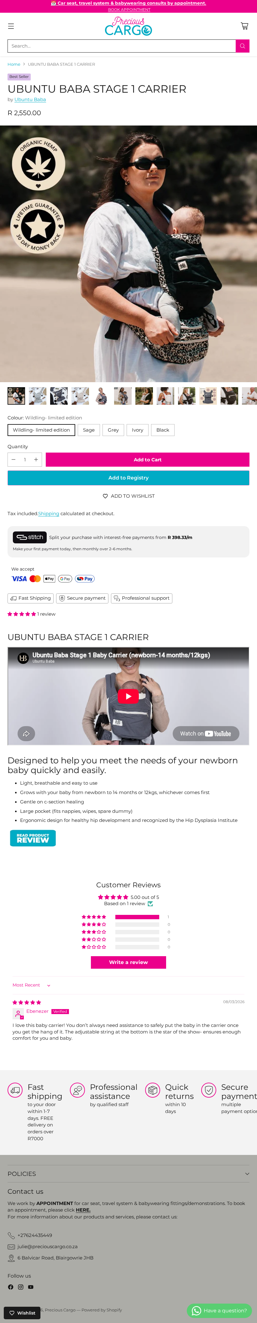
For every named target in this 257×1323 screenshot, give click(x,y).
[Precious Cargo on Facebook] (10, 1288)
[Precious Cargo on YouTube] (30, 1288)
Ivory (137, 430)
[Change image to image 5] (101, 396)
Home (14, 64)
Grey (113, 430)
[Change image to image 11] (229, 396)
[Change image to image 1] (16, 396)
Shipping (48, 513)
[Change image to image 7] (144, 396)
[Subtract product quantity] (13, 459)
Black (162, 430)
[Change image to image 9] (187, 396)
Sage (89, 430)
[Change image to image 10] (208, 396)
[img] (27, 1002)
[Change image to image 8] (165, 396)
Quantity (18, 446)
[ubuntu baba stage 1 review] (128, 838)
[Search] (242, 46)
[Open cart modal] (244, 26)
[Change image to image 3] (59, 396)
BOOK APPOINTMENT (129, 9)
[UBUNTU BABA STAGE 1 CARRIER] (128, 254)
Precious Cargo (60, 1310)
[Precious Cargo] (128, 26)
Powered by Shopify (101, 1310)
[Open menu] (10, 26)
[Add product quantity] (36, 459)
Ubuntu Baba (30, 99)
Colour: (45, 418)
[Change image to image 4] (80, 396)
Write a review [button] (128, 962)
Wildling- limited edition (41, 430)
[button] (22, 614)
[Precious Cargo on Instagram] (20, 1288)
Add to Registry (128, 478)
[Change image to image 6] (123, 396)
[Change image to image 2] (37, 396)
